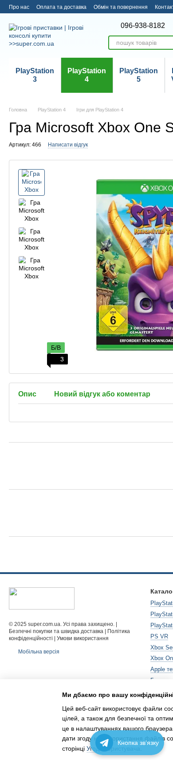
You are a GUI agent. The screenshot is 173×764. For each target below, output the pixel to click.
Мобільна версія (38, 652)
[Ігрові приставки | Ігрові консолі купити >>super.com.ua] (42, 598)
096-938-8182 (143, 25)
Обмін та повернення (121, 7)
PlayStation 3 (35, 75)
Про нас (19, 7)
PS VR (159, 636)
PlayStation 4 (86, 75)
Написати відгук (68, 145)
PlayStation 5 (138, 75)
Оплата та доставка (61, 7)
